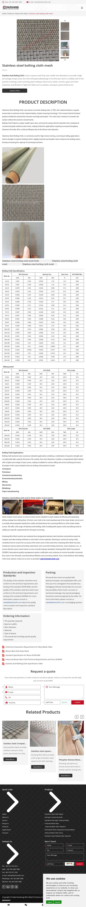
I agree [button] (49, 902)
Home (4, 14)
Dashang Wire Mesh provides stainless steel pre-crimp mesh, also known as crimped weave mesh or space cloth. (15, 750)
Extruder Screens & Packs (54, 817)
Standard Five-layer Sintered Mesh (57, 820)
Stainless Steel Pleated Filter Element (58, 836)
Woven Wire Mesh (21, 14)
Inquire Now (15, 90)
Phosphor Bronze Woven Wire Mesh (70, 760)
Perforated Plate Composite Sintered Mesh (60, 830)
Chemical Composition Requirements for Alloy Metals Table (29, 647)
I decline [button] (57, 902)
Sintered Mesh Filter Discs (54, 833)
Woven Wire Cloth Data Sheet (17, 651)
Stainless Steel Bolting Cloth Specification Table (24, 663)
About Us (5, 817)
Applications (6, 830)
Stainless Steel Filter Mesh (54, 814)
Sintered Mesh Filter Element (55, 827)
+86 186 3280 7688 (16, 879)
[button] (76, 717)
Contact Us (7, 841)
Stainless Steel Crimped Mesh (14, 743)
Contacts (5, 833)
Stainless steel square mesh (41, 751)
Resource (5, 823)
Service (4, 820)
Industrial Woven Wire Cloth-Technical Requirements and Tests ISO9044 (34, 659)
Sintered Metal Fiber (52, 823)
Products (11, 14)
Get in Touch (50, 841)
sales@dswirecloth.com (42, 2)
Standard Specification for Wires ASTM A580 (23, 655)
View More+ (10, 759)
